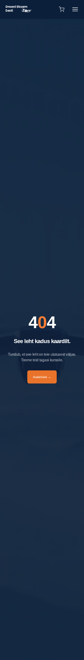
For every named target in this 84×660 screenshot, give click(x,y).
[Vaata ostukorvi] (61, 9)
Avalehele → (42, 377)
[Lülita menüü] (75, 9)
